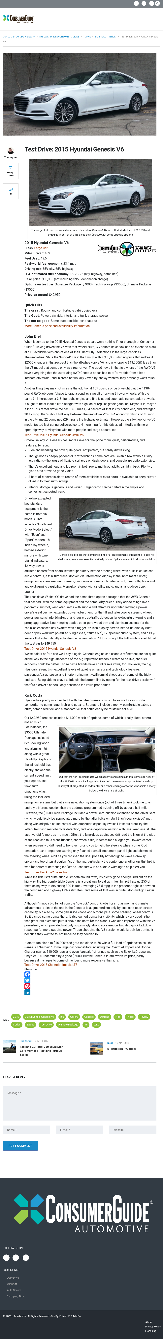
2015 (16, 1016)
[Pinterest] (90, 986)
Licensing (150, 1330)
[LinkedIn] (90, 992)
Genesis (89, 1016)
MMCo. (77, 1316)
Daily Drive (13, 1277)
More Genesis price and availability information (57, 326)
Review (144, 1016)
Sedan (16, 1024)
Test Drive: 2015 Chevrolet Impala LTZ (51, 965)
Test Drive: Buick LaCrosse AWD (47, 872)
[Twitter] (90, 980)
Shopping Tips (15, 1296)
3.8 (62, 1016)
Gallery (74, 1016)
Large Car (41, 248)
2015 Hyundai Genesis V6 (39, 1016)
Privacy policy (153, 1326)
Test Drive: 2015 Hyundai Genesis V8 (50, 649)
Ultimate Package (68, 1024)
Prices (130, 1016)
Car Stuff (12, 1283)
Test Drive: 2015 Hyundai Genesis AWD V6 (54, 435)
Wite (96, 1024)
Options (104, 1016)
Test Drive (46, 1024)
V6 (85, 1024)
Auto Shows (14, 1290)
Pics (117, 1016)
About (148, 1322)
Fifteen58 (64, 1316)
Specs (30, 1024)
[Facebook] (90, 974)
